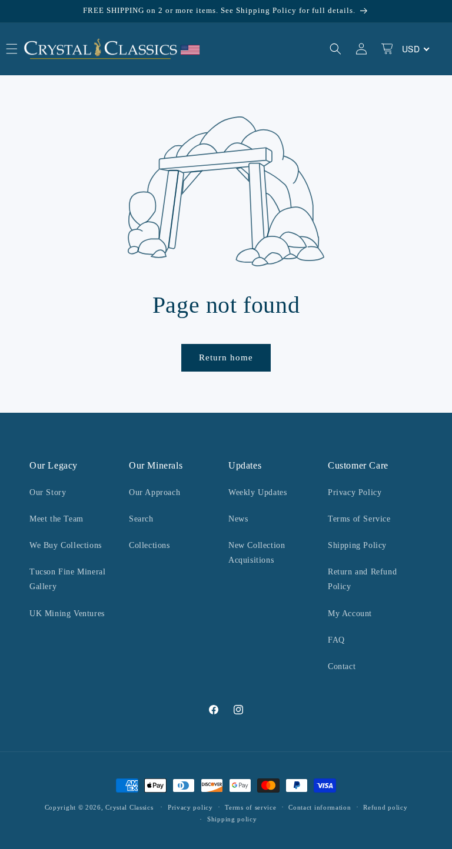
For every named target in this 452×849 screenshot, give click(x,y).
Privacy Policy (354, 492)
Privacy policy (190, 807)
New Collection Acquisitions (256, 552)
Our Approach (154, 492)
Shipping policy (232, 819)
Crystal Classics (129, 807)
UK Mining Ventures (67, 613)
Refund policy (385, 807)
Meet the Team (56, 518)
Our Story (47, 492)
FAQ (336, 640)
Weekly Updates (257, 492)
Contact (341, 666)
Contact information (319, 807)
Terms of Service (359, 518)
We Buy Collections (65, 545)
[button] (335, 49)
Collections (149, 545)
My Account (350, 613)
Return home (226, 357)
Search (141, 518)
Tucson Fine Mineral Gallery (67, 579)
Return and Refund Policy (362, 579)
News (238, 518)
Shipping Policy (357, 545)
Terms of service (250, 807)
